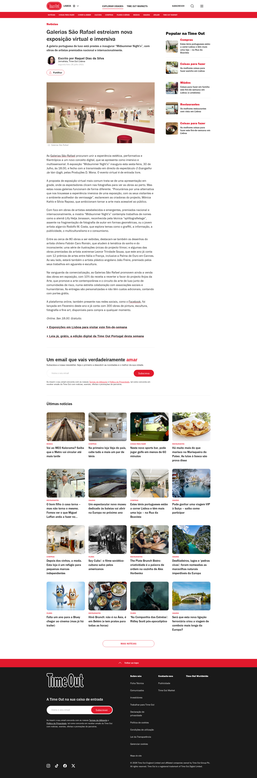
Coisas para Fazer (66, 15)
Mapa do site (136, 756)
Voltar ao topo (131, 663)
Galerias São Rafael (62, 156)
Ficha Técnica (137, 683)
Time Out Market (170, 15)
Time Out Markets (137, 6)
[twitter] (73, 766)
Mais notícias (129, 644)
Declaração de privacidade (137, 714)
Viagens (146, 15)
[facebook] (65, 766)
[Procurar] (192, 6)
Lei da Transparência (140, 737)
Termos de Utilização (98, 382)
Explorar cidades (112, 6)
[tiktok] (56, 766)
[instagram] (48, 766)
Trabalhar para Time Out (142, 705)
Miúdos (136, 15)
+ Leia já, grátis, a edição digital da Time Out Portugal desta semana (95, 336)
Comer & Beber (84, 15)
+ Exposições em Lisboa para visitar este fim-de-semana (87, 327)
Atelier (156, 15)
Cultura (98, 15)
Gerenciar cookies (139, 744)
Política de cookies (139, 723)
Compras (109, 15)
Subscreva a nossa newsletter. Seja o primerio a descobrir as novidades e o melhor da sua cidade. (95, 365)
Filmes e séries (123, 15)
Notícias (51, 15)
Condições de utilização (142, 730)
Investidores (136, 698)
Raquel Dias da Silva (89, 58)
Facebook (135, 302)
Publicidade (164, 683)
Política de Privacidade (119, 382)
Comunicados (137, 691)
